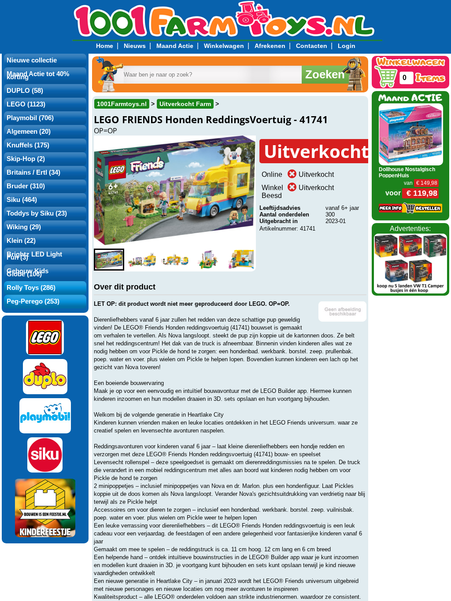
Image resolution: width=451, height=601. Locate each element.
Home (104, 45)
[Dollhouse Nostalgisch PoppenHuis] (411, 134)
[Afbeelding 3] (174, 260)
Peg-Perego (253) (33, 301)
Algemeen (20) (29, 131)
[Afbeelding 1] (109, 260)
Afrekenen (270, 45)
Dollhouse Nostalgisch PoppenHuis (407, 172)
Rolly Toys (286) (31, 287)
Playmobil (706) (30, 117)
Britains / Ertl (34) (33, 172)
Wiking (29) (24, 227)
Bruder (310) (26, 186)
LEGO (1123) (26, 104)
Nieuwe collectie (32, 60)
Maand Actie (174, 45)
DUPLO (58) (25, 90)
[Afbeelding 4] (207, 260)
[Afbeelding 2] (142, 260)
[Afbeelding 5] (241, 260)
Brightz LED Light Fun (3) (34, 256)
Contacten (311, 45)
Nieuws (135, 45)
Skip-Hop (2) (26, 158)
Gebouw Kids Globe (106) (27, 273)
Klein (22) (21, 240)
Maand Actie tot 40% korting (38, 75)
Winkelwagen (224, 45)
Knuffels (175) (28, 145)
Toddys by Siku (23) (37, 213)
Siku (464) (22, 199)
